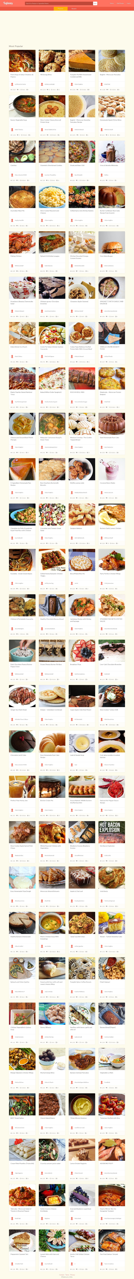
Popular (60, 9)
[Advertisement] (67, 27)
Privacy (72, 1275)
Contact (61, 1275)
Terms (67, 1275)
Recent (74, 9)
